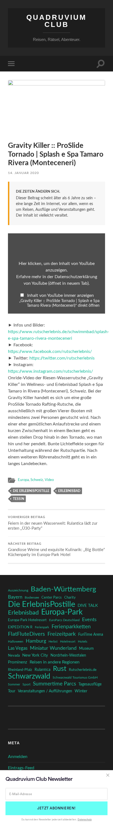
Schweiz (36, 480)
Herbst (53, 641)
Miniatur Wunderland (53, 648)
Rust (59, 669)
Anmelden (17, 756)
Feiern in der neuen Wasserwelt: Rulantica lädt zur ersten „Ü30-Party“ (52, 523)
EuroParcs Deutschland (64, 620)
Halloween (15, 641)
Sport (26, 684)
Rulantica (42, 670)
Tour (11, 691)
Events (89, 619)
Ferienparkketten (71, 626)
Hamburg (36, 641)
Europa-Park (62, 612)
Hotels (82, 641)
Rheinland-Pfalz (20, 669)
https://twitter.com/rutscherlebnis (62, 358)
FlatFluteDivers (26, 634)
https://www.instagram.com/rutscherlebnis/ (50, 371)
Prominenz (17, 662)
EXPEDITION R (20, 627)
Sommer (14, 684)
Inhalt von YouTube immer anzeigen (60, 295)
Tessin (18, 498)
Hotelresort (67, 641)
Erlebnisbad (69, 491)
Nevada (14, 655)
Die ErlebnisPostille (31, 491)
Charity (70, 597)
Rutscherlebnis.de (83, 669)
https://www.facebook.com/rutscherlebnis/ (50, 351)
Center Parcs (51, 597)
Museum (86, 649)
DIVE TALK (88, 606)
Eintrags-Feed (21, 768)
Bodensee (32, 597)
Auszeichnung (18, 590)
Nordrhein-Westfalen (68, 655)
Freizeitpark (61, 634)
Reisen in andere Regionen (55, 662)
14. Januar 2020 (23, 173)
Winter (81, 691)
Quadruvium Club (56, 21)
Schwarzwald (29, 676)
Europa (23, 480)
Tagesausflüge (89, 684)
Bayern (15, 597)
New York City (35, 655)
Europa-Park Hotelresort (27, 620)
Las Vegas (17, 648)
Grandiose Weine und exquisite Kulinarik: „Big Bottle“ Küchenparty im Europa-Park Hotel (56, 550)
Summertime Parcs (54, 684)
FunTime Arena (90, 635)
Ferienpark (42, 627)
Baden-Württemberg (63, 589)
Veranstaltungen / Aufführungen (45, 691)
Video (49, 480)
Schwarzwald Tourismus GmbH (75, 677)
